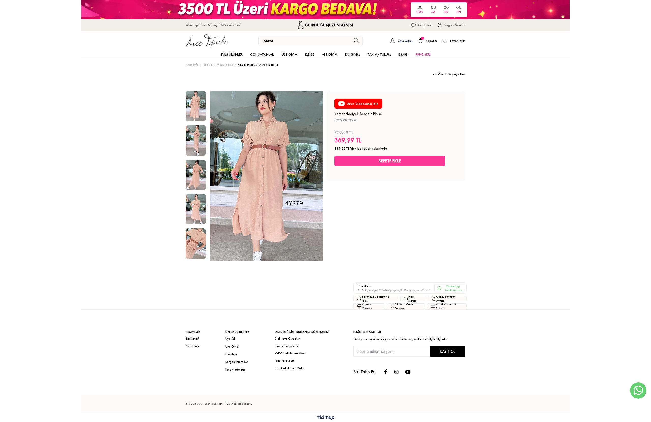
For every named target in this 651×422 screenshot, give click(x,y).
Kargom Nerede (454, 25)
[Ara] (356, 40)
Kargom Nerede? (236, 362)
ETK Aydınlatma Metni (289, 368)
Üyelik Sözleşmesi (287, 346)
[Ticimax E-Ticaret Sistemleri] (326, 418)
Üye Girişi (232, 346)
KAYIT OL (447, 351)
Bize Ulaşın (193, 346)
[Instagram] (397, 372)
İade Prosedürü (285, 361)
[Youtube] (408, 372)
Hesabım (231, 354)
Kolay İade (424, 25)
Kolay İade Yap (235, 369)
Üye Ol (230, 338)
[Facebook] (385, 372)
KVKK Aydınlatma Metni (290, 353)
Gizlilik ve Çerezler (287, 338)
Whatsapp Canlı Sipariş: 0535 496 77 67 (213, 25)
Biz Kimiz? (192, 338)
